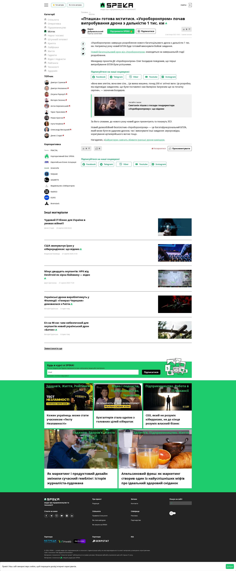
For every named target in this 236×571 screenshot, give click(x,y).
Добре (230, 566)
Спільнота (53, 19)
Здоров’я (52, 70)
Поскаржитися (159, 148)
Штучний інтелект (58, 39)
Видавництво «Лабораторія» (63, 186)
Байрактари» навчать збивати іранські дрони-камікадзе (134, 139)
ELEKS (53, 197)
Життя (51, 51)
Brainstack (55, 203)
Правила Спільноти (99, 516)
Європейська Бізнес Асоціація (63, 162)
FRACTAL (54, 150)
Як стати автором (75, 5)
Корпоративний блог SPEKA (62, 156)
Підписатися (147, 31)
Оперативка (54, 23)
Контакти (134, 503)
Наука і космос (56, 35)
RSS (132, 537)
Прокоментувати (181, 148)
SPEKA (51, 550)
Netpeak (54, 174)
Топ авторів (59, 5)
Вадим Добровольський (95, 30)
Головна (84, 12)
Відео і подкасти (57, 59)
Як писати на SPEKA (99, 525)
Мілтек (92, 14)
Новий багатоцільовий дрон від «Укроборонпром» (118, 51)
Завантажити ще (53, 348)
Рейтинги (53, 63)
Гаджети (52, 55)
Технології (53, 66)
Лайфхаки (53, 47)
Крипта (52, 43)
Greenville (55, 168)
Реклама (134, 516)
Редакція (95, 503)
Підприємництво (57, 27)
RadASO (54, 191)
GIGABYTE (55, 180)
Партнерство (136, 520)
